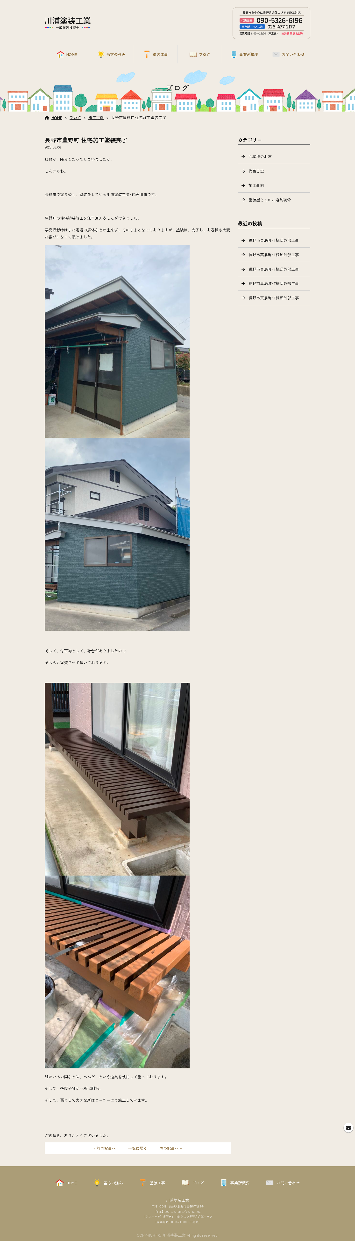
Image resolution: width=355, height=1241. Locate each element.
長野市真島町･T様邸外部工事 (273, 240)
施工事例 (96, 117)
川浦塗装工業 (177, 1200)
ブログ (75, 117)
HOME (56, 117)
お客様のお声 (260, 156)
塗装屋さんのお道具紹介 (269, 199)
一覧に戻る (137, 1148)
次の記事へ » (170, 1148)
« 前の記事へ (104, 1148)
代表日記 (256, 171)
